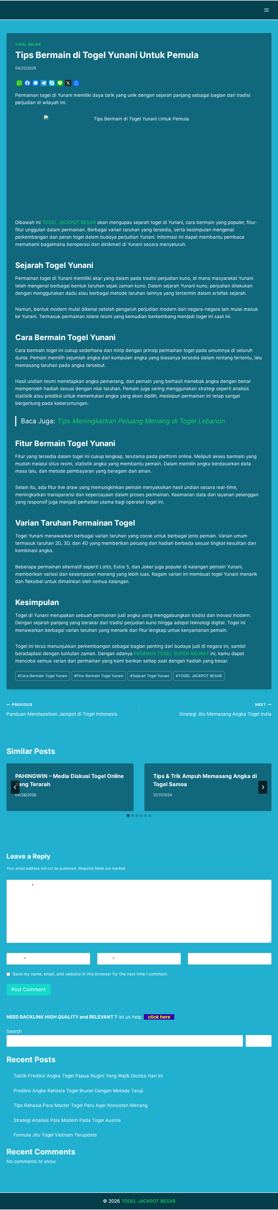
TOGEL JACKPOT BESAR (199, 676)
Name (17, 959)
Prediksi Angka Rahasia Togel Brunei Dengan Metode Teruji (78, 1090)
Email (107, 959)
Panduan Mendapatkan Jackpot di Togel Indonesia (62, 709)
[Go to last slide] (15, 787)
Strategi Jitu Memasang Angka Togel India (225, 709)
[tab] (128, 815)
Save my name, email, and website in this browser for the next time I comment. (90, 974)
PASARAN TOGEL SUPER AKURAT (171, 653)
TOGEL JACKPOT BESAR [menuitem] (69, 222)
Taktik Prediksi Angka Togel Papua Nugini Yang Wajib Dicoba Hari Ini (88, 1075)
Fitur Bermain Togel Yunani (98, 676)
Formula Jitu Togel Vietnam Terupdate (55, 1135)
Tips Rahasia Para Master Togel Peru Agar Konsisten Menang (80, 1105)
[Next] (262, 787)
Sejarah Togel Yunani (149, 676)
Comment (21, 885)
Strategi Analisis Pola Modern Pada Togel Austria (67, 1120)
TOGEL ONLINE (28, 44)
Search (14, 1031)
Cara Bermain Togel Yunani (42, 676)
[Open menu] (266, 10)
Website (199, 959)
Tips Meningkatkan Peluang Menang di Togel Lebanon (141, 421)
